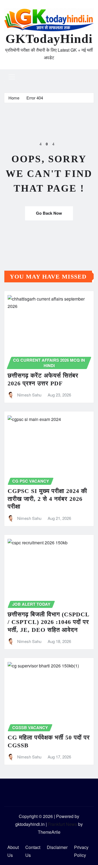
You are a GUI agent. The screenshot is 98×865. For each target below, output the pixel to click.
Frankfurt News (62, 824)
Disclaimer (57, 847)
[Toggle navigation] (11, 76)
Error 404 (34, 98)
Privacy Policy (81, 851)
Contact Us (32, 851)
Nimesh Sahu (29, 395)
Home (13, 98)
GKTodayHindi (49, 39)
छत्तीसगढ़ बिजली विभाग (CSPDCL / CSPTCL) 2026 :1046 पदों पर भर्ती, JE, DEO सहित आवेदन (49, 622)
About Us (13, 851)
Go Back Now (49, 213)
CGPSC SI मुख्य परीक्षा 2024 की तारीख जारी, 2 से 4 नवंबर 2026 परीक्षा (47, 499)
